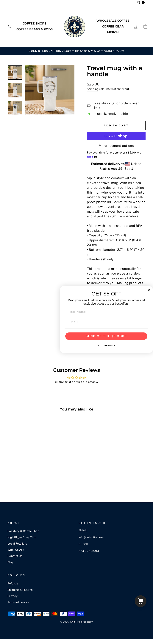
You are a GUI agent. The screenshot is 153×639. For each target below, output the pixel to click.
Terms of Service (18, 602)
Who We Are (15, 549)
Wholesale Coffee (112, 20)
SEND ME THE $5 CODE (106, 336)
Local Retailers (17, 543)
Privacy (12, 596)
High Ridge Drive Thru (21, 537)
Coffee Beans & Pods (34, 29)
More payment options (116, 146)
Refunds (12, 583)
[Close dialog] (149, 290)
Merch (113, 32)
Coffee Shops (34, 23)
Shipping (92, 89)
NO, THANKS (106, 345)
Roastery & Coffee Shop (23, 531)
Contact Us (14, 556)
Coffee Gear (113, 26)
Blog (10, 562)
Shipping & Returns (20, 590)
